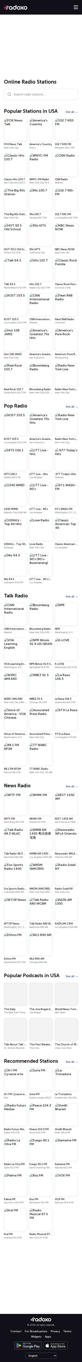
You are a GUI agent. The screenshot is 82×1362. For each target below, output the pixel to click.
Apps (48, 1336)
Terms (67, 1331)
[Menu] (76, 7)
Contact (16, 1331)
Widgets (36, 1336)
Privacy (55, 1331)
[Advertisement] (41, 48)
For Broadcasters (36, 1331)
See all (70, 112)
